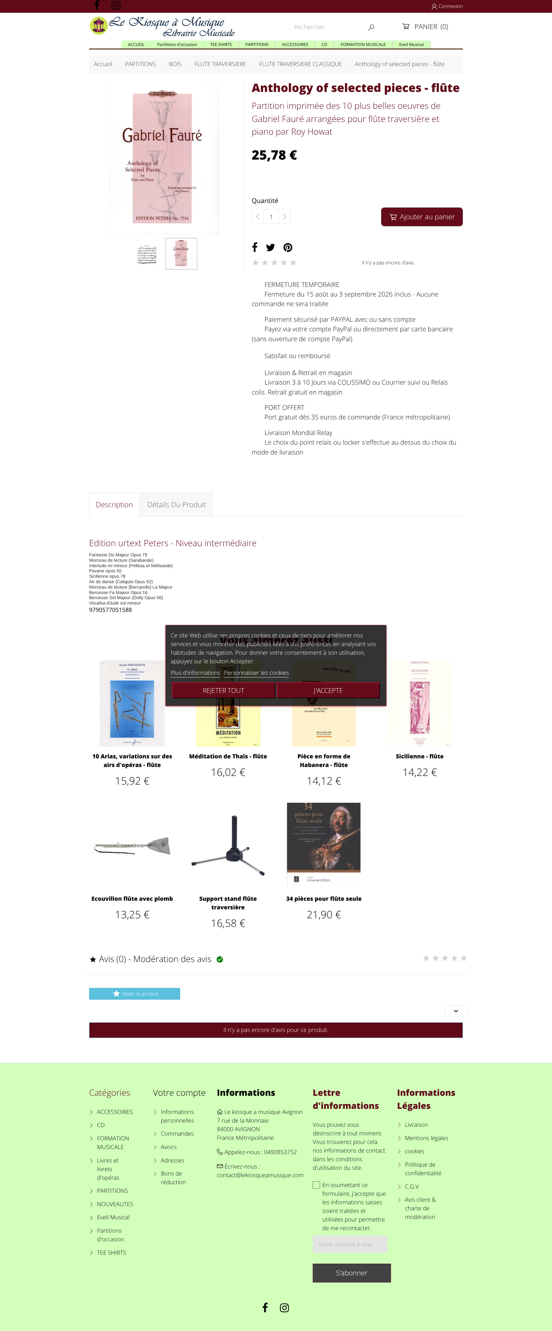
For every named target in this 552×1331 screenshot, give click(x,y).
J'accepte (328, 690)
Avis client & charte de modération (420, 1208)
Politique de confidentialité (423, 1169)
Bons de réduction (173, 1178)
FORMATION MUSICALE (113, 1143)
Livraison (416, 1125)
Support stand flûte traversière (228, 903)
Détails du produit (176, 504)
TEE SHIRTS (111, 1253)
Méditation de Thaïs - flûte (228, 756)
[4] (284, 262)
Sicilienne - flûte (420, 756)
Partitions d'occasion (110, 1235)
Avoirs (169, 1147)
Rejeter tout (223, 690)
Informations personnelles (177, 1116)
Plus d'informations (195, 673)
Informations (246, 1092)
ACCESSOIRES (115, 1112)
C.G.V (412, 1187)
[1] (255, 262)
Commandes (177, 1134)
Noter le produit (135, 993)
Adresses (172, 1160)
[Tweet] (270, 248)
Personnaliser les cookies (256, 673)
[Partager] (255, 248)
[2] (265, 262)
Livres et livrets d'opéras (108, 1169)
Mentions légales (426, 1138)
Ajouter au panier (423, 217)
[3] (274, 262)
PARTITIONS (112, 1191)
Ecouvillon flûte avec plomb (132, 899)
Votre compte (179, 1092)
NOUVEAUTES (115, 1204)
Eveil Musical (113, 1217)
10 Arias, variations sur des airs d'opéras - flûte (132, 761)
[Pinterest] (287, 248)
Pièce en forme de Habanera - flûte (323, 761)
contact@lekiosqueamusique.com (260, 1175)
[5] (293, 262)
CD (101, 1125)
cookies (414, 1151)
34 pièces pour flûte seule (324, 899)
